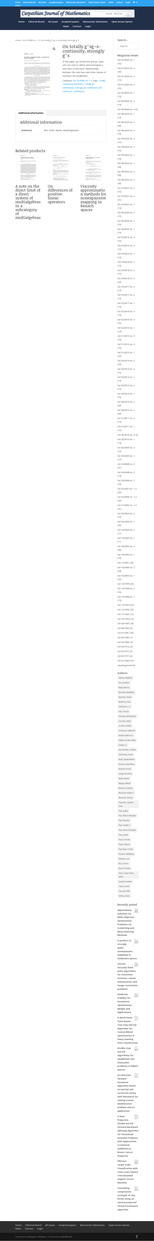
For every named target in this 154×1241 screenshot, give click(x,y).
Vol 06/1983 (123, 637)
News (111, 3)
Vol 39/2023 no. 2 (126, 146)
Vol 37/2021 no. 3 (126, 188)
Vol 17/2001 (123, 562)
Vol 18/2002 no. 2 (126, 546)
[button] (54, 49)
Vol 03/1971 (123, 651)
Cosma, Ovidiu (125, 725)
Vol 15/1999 (123, 583)
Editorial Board (29, 3)
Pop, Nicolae (124, 820)
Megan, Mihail (124, 783)
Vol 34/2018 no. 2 (126, 270)
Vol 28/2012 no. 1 (126, 410)
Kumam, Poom (125, 769)
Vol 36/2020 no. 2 (126, 220)
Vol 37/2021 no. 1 (126, 204)
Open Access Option (97, 3)
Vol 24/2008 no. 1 (126, 480)
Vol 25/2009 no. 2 (126, 447)
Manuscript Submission (76, 3)
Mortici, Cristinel (125, 788)
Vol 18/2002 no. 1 (126, 554)
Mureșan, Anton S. (126, 793)
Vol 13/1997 (123, 604)
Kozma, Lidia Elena (126, 764)
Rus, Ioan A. (124, 863)
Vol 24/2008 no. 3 (126, 464)
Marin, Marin (124, 778)
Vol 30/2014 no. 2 (126, 369)
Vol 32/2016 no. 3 (126, 311)
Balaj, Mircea (124, 687)
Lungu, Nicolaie (125, 773)
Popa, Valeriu (124, 844)
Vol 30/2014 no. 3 (126, 360)
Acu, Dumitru (124, 682)
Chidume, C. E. (125, 706)
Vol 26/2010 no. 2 (126, 434)
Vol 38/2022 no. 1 (126, 163)
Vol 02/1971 (123, 656)
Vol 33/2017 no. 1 (126, 303)
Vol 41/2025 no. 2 (126, 68)
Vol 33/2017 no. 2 (126, 294)
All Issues (42, 3)
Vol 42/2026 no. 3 (126, 109)
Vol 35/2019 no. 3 (126, 237)
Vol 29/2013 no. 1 (126, 393)
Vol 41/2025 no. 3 (126, 76)
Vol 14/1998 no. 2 (126, 588)
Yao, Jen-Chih (124, 891)
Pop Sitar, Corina (126, 849)
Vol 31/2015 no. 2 (126, 344)
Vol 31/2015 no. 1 (126, 352)
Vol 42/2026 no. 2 (126, 101)
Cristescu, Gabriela (127, 730)
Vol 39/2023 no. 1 (126, 155)
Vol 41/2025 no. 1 (126, 59)
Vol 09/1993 (123, 623)
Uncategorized (124, 665)
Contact (119, 3)
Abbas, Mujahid (125, 678)
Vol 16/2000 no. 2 (126, 567)
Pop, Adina (123, 811)
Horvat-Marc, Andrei (127, 749)
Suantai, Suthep (125, 881)
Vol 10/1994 (123, 618)
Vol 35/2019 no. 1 (126, 253)
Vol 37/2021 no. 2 (126, 196)
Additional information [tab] (30, 113)
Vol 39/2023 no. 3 (126, 138)
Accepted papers (56, 3)
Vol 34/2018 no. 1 (126, 262)
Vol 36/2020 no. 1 (126, 229)
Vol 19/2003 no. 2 (126, 529)
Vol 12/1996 (123, 609)
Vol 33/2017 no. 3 (126, 286)
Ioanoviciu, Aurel (126, 754)
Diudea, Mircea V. (126, 735)
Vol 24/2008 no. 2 (126, 472)
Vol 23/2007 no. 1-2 (127, 488)
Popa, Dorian (124, 839)
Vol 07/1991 (123, 632)
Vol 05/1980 (123, 642)
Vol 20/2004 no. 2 (126, 513)
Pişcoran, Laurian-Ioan (126, 804)
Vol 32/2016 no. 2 (126, 319)
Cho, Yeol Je (124, 711)
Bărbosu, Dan (125, 702)
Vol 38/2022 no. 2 (126, 171)
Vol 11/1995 (123, 614)
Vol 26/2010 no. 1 (126, 439)
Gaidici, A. (123, 745)
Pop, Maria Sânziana (127, 815)
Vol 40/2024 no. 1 (126, 113)
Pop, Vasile (123, 835)
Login (128, 3)
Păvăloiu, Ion (124, 859)
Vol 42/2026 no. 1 (126, 92)
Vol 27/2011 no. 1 (126, 426)
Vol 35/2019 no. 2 (126, 245)
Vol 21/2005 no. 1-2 (127, 505)
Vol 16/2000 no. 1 (126, 575)
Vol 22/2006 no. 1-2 (30, 40)
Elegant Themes (37, 1236)
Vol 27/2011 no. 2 (126, 418)
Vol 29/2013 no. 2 (126, 385)
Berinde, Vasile (125, 697)
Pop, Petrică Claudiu (127, 830)
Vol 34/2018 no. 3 (126, 278)
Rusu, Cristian (124, 868)
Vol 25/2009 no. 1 (126, 455)
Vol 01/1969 (123, 660)
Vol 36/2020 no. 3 (126, 212)
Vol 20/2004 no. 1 (126, 521)
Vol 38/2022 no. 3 (126, 179)
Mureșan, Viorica (126, 797)
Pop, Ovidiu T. (125, 825)
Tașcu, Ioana (124, 886)
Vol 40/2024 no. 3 (126, 130)
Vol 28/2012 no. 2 (126, 401)
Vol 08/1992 (123, 628)
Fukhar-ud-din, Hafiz (127, 740)
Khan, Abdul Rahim (127, 759)
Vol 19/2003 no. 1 (126, 538)
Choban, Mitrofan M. (127, 716)
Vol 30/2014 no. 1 (126, 377)
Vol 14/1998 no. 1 (126, 596)
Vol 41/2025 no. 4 (126, 84)
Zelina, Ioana (124, 896)
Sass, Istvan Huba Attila (126, 875)
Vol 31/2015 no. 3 (126, 336)
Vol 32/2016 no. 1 (126, 327)
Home (17, 3)
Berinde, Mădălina (126, 692)
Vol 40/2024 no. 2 (126, 122)
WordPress (66, 1236)
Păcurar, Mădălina (126, 854)
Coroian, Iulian (125, 721)
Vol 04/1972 (123, 646)
